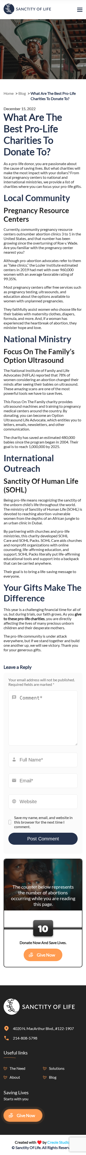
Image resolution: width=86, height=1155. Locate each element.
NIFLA (28, 375)
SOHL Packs (29, 540)
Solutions (56, 1068)
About (15, 1077)
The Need (17, 1068)
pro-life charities (31, 618)
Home (9, 93)
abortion (43, 234)
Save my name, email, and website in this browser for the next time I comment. (43, 822)
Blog (22, 93)
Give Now (46, 955)
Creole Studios (59, 1142)
